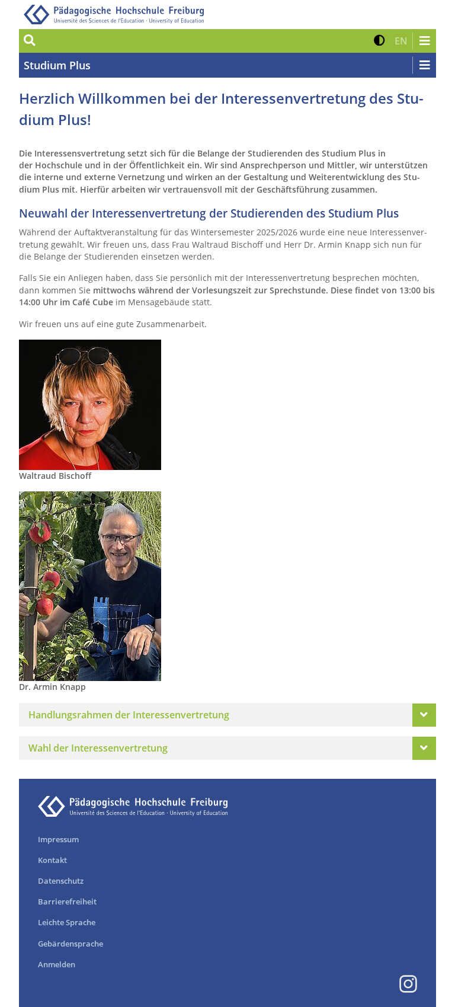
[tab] (227, 715)
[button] (379, 41)
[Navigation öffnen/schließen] (424, 41)
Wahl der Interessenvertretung (98, 748)
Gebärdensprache (70, 943)
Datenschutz (61, 880)
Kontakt (52, 860)
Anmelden (56, 964)
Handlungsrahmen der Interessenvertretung (128, 714)
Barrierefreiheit (67, 901)
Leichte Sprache (66, 922)
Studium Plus (57, 65)
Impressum (58, 839)
